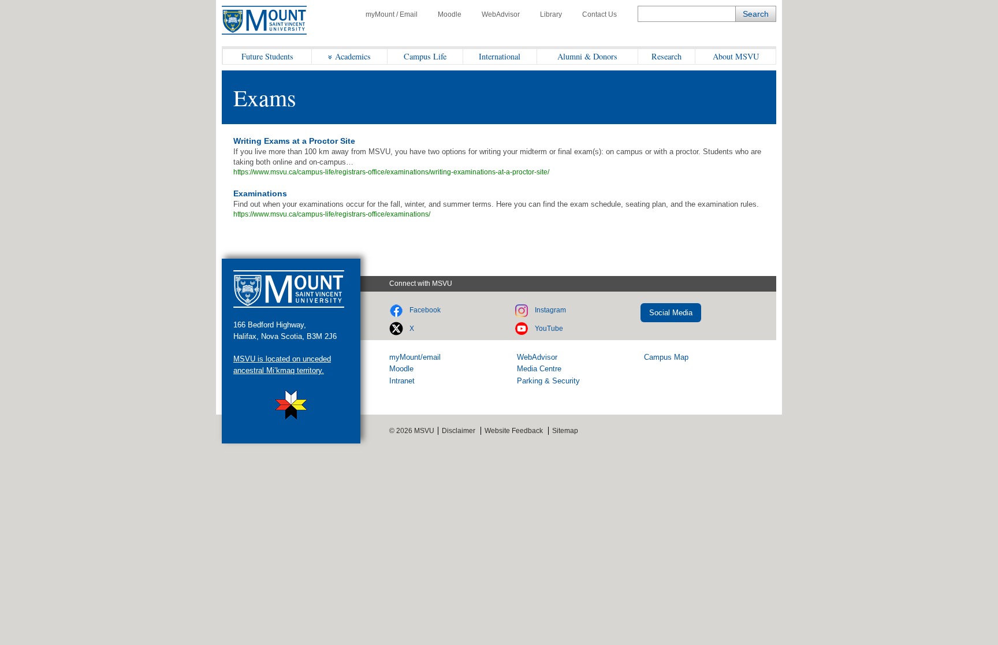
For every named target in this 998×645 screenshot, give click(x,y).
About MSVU (736, 56)
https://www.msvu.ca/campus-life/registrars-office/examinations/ (331, 214)
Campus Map (666, 357)
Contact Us (599, 14)
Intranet (402, 380)
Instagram (550, 310)
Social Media (670, 312)
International (499, 56)
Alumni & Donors (587, 56)
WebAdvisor (501, 14)
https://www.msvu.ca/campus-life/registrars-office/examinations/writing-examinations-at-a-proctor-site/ (391, 172)
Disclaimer (458, 431)
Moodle (449, 14)
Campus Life (425, 56)
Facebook (425, 310)
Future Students (267, 56)
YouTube (549, 329)
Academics (353, 56)
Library (551, 14)
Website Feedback (514, 431)
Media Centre (539, 368)
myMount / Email (392, 14)
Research (666, 56)
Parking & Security (548, 380)
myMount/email (415, 357)
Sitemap (565, 431)
